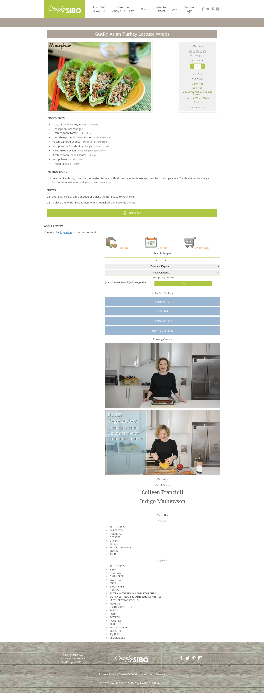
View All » (162, 479)
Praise (145, 9)
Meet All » (162, 515)
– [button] (192, 66)
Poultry (197, 102)
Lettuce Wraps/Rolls (197, 98)
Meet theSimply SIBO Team (123, 9)
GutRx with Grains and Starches (133, 593)
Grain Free (117, 586)
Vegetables (117, 637)
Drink (113, 540)
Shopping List (202, 247)
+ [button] (203, 66)
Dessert (115, 537)
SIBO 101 (162, 311)
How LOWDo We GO (98, 9)
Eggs (113, 583)
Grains (114, 590)
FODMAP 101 (163, 301)
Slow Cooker (119, 627)
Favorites (123, 247)
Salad (114, 544)
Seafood (115, 624)
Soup (113, 554)
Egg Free (197, 87)
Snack (114, 550)
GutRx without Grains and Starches (197, 92)
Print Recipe (134, 212)
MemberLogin (189, 9)
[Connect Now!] (203, 9)
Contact (160, 674)
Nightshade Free (121, 607)
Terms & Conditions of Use (135, 674)
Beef (113, 569)
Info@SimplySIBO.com (73, 662)
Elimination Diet (162, 321)
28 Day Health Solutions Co (147, 683)
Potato (115, 617)
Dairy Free (197, 84)
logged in (66, 232)
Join (175, 9)
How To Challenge (162, 330)
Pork (113, 613)
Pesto (114, 610)
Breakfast (117, 533)
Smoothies (117, 631)
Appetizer (116, 530)
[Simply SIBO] (65, 8)
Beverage (116, 573)
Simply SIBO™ (118, 683)
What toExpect (161, 9)
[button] (190, 51)
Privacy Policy (107, 674)
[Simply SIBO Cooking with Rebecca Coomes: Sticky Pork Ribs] (162, 375)
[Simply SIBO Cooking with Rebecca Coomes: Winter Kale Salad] (162, 442)
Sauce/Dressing (120, 547)
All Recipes (117, 527)
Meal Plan (162, 247)
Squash (115, 634)
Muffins (115, 603)
